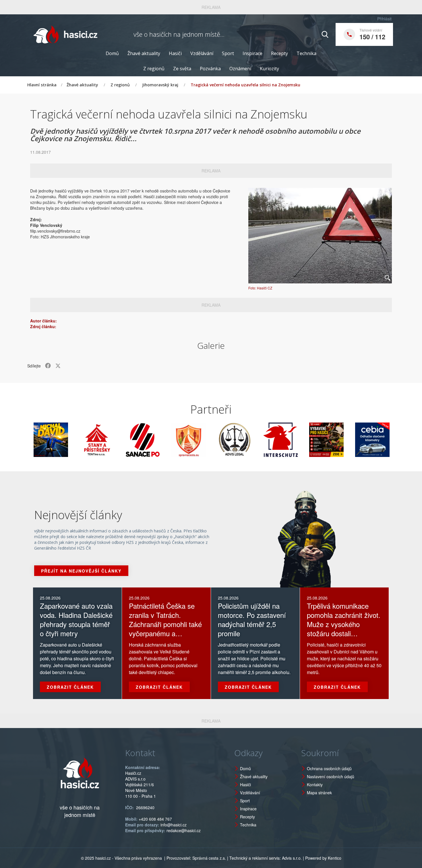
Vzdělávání (201, 53)
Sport (228, 53)
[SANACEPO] (122, 440)
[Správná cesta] (168, 440)
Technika (306, 53)
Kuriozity (269, 68)
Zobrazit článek (70, 687)
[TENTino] (76, 440)
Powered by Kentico (323, 858)
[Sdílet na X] (58, 366)
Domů (112, 53)
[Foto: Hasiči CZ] (320, 235)
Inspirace (252, 53)
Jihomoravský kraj (160, 84)
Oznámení (240, 68)
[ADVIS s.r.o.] (214, 440)
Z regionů (153, 68)
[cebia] (352, 440)
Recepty (279, 53)
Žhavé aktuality (143, 53)
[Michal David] (30, 440)
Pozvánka (210, 68)
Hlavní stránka (42, 84)
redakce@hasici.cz (184, 830)
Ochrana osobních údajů (329, 768)
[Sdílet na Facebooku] (48, 366)
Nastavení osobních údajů (330, 776)
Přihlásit (384, 19)
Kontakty (315, 784)
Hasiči (175, 53)
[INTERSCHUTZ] (260, 440)
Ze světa (182, 68)
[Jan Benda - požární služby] (306, 440)
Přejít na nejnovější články (81, 571)
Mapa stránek (319, 792)
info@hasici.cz (173, 825)
